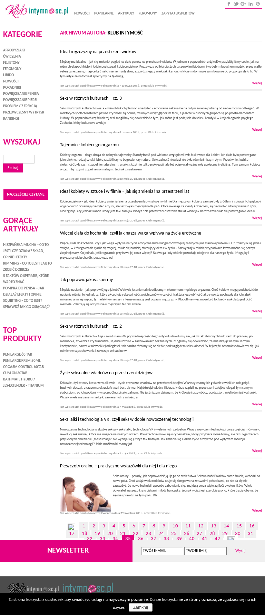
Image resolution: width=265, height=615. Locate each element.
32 (89, 539)
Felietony (106, 85)
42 (217, 539)
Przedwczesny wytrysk (23, 113)
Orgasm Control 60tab (23, 367)
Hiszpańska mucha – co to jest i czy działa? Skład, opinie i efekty (26, 251)
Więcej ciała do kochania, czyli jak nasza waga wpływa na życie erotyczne (130, 233)
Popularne (104, 14)
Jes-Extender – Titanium (23, 386)
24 (161, 533)
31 (250, 533)
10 (175, 526)
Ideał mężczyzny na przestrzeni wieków (100, 51)
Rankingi (11, 119)
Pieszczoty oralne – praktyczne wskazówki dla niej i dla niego (118, 466)
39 (179, 539)
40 (192, 539)
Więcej (257, 83)
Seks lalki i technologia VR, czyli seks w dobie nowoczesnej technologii (127, 419)
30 (238, 533)
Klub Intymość (125, 33)
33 (102, 539)
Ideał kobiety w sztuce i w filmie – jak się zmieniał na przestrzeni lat (124, 191)
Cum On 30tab (15, 373)
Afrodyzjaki (14, 50)
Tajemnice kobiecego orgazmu (89, 145)
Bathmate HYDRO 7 (19, 379)
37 (153, 539)
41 (204, 539)
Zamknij (140, 607)
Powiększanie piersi (20, 100)
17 (72, 533)
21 (123, 533)
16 (252, 526)
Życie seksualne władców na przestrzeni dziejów (106, 373)
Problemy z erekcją (20, 106)
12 (201, 526)
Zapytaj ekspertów (178, 14)
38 (166, 539)
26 (186, 533)
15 (239, 526)
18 (84, 533)
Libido (8, 75)
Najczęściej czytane (26, 194)
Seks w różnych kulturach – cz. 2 (91, 326)
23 (148, 533)
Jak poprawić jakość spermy (86, 279)
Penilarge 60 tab (17, 355)
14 (226, 526)
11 (188, 526)
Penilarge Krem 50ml (22, 361)
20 (110, 533)
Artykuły (126, 14)
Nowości (82, 14)
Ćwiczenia (107, 513)
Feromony (148, 14)
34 (115, 539)
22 (135, 533)
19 (97, 533)
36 (141, 539)
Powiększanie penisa (21, 94)
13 (213, 526)
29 (225, 533)
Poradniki (12, 88)
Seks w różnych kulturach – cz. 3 (91, 98)
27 (199, 533)
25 (174, 533)
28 (212, 533)
